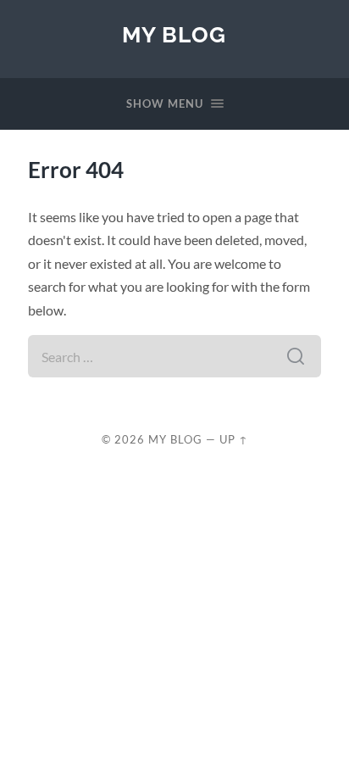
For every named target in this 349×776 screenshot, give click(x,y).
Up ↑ (233, 439)
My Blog (174, 34)
